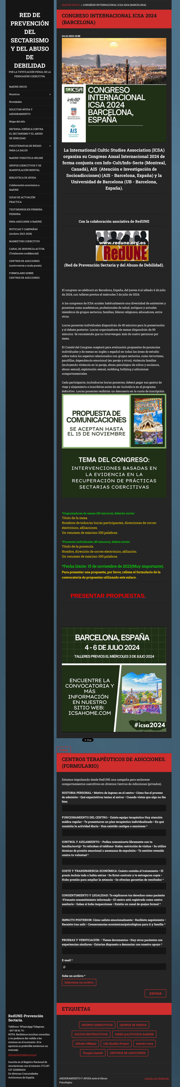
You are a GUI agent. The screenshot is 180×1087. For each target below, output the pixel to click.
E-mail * (67, 960)
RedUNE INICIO (18, 86)
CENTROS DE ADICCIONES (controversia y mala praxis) (25, 263)
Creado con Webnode (157, 1078)
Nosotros (14, 94)
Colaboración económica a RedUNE (24, 187)
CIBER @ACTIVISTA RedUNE (134, 1034)
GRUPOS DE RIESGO (133, 1025)
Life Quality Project (116, 1043)
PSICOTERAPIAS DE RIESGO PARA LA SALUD (25, 148)
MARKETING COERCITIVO (24, 241)
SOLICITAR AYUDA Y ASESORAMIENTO (21, 112)
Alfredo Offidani (85, 1043)
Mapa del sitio (17, 121)
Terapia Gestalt (93, 1053)
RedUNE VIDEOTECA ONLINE (26, 158)
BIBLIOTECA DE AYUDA (22, 177)
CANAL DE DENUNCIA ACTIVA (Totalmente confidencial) (26, 251)
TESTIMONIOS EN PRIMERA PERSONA (25, 212)
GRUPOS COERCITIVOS (97, 1025)
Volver (63, 750)
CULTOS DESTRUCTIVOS (91, 1034)
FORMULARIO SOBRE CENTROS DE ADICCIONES (24, 275)
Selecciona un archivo (79, 982)
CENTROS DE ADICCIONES (128, 1053)
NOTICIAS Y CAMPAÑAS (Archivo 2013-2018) (23, 231)
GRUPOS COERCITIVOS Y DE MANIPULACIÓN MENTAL (25, 168)
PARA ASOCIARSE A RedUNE (25, 221)
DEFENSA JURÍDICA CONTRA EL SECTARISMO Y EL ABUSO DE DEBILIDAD (26, 133)
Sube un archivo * (73, 976)
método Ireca (144, 1043)
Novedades (15, 101)
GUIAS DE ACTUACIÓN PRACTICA (22, 200)
